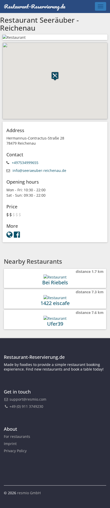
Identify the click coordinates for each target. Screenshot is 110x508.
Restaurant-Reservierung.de (34, 6)
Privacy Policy (15, 450)
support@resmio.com (27, 399)
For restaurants (17, 436)
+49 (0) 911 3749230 (25, 406)
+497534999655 (25, 162)
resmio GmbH (29, 492)
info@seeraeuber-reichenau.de (39, 170)
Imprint (10, 443)
